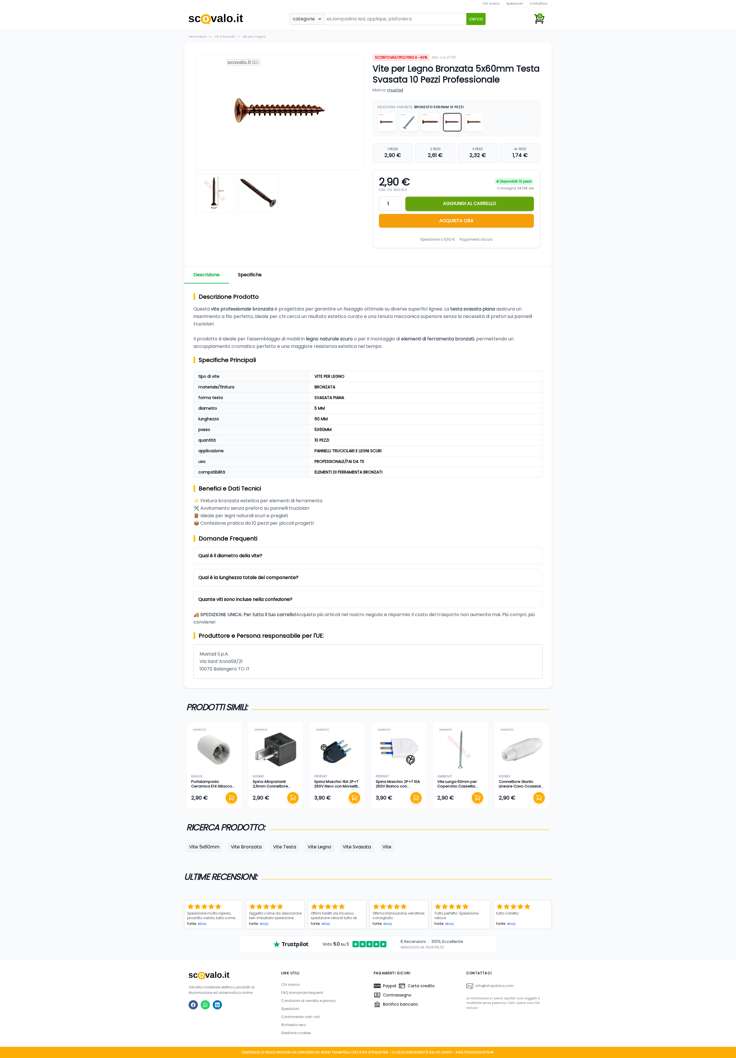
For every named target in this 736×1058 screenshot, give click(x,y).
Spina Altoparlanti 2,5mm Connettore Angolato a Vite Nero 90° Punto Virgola (272, 788)
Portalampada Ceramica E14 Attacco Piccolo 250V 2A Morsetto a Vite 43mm (212, 788)
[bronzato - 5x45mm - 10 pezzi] (474, 122)
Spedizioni (514, 3)
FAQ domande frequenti (302, 992)
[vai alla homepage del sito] (229, 975)
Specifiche (250, 274)
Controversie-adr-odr (300, 1016)
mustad (395, 90)
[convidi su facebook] (193, 1004)
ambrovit (444, 776)
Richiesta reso (293, 1024)
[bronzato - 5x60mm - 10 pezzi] (452, 122)
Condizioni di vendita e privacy (308, 1000)
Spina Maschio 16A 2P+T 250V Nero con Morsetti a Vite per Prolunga (336, 786)
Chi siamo (491, 3)
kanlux (196, 776)
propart (320, 776)
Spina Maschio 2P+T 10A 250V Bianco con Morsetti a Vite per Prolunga (398, 788)
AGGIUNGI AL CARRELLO (469, 203)
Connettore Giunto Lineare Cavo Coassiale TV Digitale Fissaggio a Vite (521, 788)
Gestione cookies (296, 1032)
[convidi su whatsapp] (205, 1004)
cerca (476, 19)
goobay (258, 776)
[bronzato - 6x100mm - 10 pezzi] (430, 122)
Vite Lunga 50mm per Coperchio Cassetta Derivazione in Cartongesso (457, 788)
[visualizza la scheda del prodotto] (214, 750)
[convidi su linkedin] (217, 1004)
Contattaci (538, 3)
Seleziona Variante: (420, 107)
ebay (202, 923)
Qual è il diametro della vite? (230, 555)
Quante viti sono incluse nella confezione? (245, 599)
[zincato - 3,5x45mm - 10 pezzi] (408, 122)
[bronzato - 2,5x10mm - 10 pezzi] (386, 122)
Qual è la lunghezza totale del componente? (248, 577)
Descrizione (206, 274)
